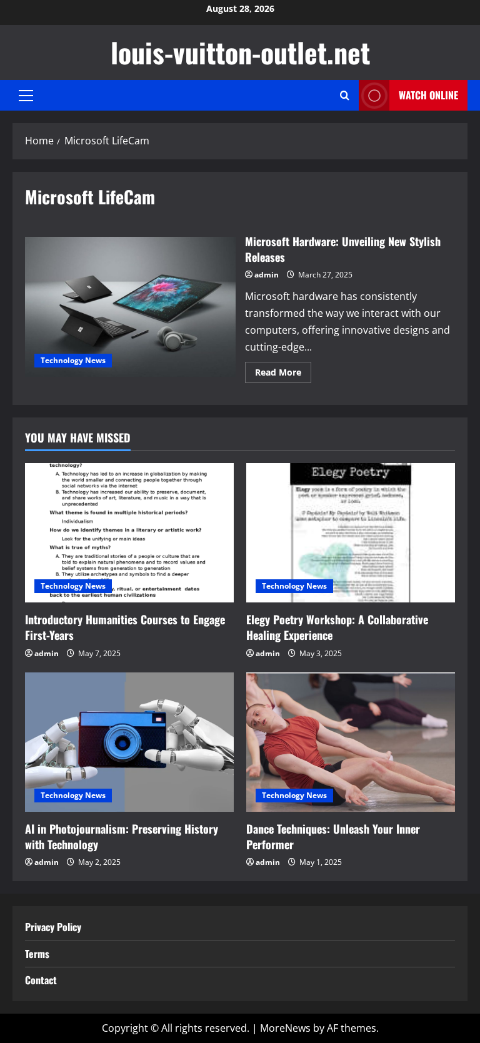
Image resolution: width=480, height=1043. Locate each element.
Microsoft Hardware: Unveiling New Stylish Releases (130, 307)
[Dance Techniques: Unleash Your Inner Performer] (350, 742)
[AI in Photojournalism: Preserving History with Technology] (129, 742)
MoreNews (285, 1028)
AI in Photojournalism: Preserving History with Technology (121, 836)
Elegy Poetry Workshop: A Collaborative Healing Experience (337, 627)
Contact (41, 979)
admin (266, 274)
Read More (283, 374)
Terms (37, 953)
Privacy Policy (53, 926)
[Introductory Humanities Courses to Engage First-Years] (129, 532)
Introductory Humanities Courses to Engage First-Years (125, 627)
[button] (25, 95)
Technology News (73, 360)
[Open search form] (344, 95)
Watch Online (428, 94)
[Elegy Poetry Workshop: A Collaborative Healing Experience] (350, 532)
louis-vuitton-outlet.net (240, 52)
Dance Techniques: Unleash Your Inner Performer (333, 836)
